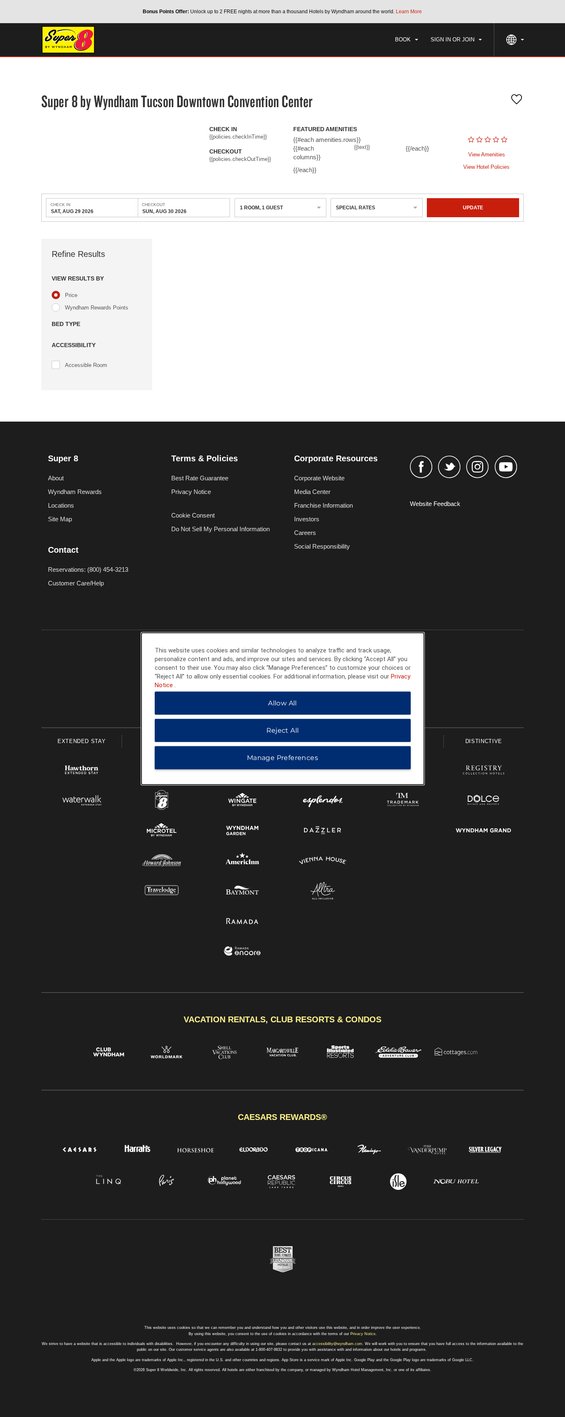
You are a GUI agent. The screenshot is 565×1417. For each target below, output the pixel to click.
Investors (306, 519)
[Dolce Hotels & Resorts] (483, 801)
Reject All (282, 730)
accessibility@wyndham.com (337, 1344)
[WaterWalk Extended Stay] (81, 801)
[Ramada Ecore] (242, 952)
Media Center (312, 491)
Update (473, 208)
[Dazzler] (322, 831)
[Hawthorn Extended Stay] (81, 771)
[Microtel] (161, 831)
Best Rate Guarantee (199, 478)
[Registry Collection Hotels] (483, 771)
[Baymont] (242, 891)
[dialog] (282, 708)
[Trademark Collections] (403, 801)
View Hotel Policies (486, 167)
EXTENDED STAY (81, 741)
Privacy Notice (191, 491)
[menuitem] (406, 39)
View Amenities (486, 154)
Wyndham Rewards (75, 491)
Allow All (282, 703)
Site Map (60, 519)
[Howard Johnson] (161, 861)
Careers (305, 532)
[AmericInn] (242, 861)
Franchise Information (323, 505)
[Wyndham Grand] (483, 831)
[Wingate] (242, 801)
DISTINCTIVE (483, 741)
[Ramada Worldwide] (242, 922)
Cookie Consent (193, 515)
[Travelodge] (161, 891)
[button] (97, 279)
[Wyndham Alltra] (322, 891)
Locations (61, 505)
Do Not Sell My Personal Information (220, 528)
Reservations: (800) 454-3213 (88, 569)
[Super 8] (161, 801)
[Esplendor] (322, 801)
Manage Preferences (282, 757)
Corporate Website (319, 478)
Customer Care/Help (76, 583)
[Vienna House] (322, 861)
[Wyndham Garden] (242, 831)
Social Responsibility (322, 546)
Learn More (409, 11)
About (56, 478)
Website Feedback (435, 503)
